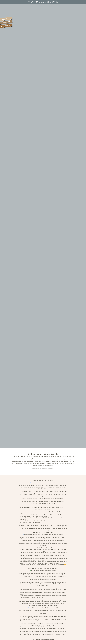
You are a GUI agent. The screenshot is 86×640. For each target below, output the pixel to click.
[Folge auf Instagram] (79, 1)
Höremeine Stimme (48, 2)
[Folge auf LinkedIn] (83, 1)
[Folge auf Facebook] (81, 1)
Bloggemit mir (53, 2)
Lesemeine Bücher (41, 2)
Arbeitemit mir (36, 2)
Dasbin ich (32, 2)
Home (29, 1)
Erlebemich (57, 2)
